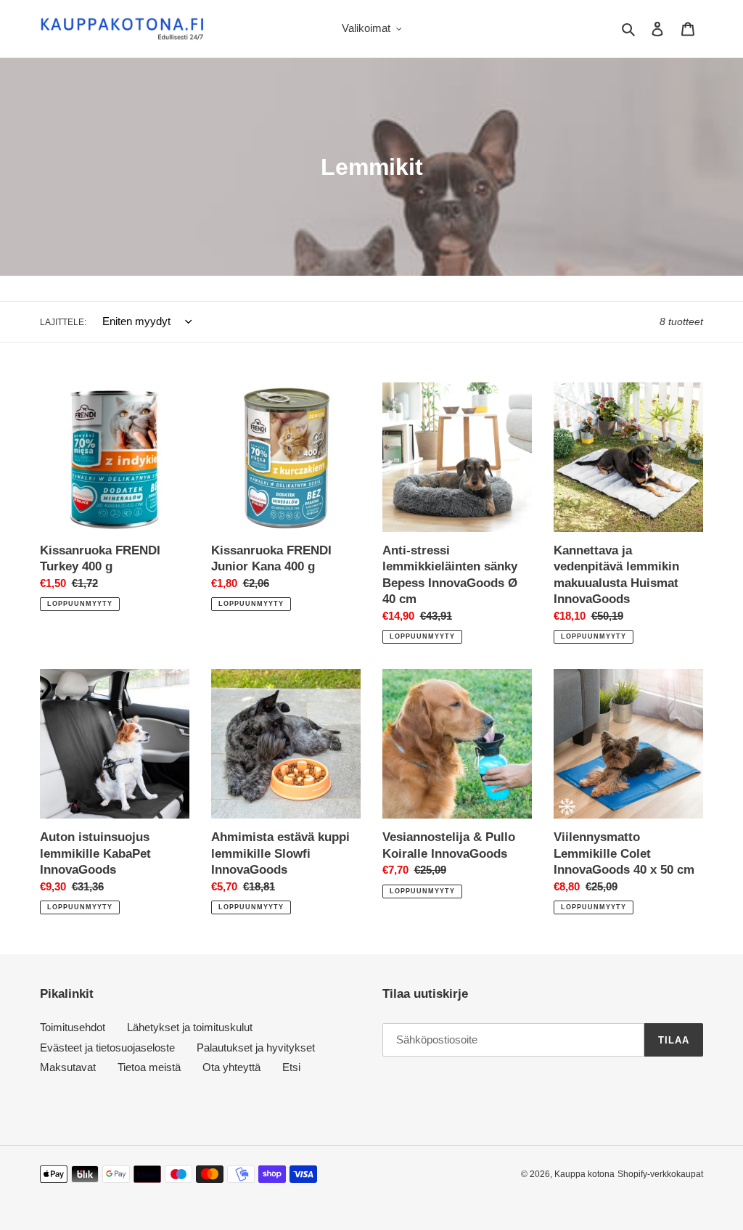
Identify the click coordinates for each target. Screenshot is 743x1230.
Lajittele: (63, 322)
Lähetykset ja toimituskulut (190, 1027)
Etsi (291, 1067)
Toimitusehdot (72, 1027)
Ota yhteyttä (231, 1067)
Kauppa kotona (584, 1174)
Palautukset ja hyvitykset (256, 1047)
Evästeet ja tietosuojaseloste (107, 1047)
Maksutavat (68, 1067)
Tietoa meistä (149, 1067)
